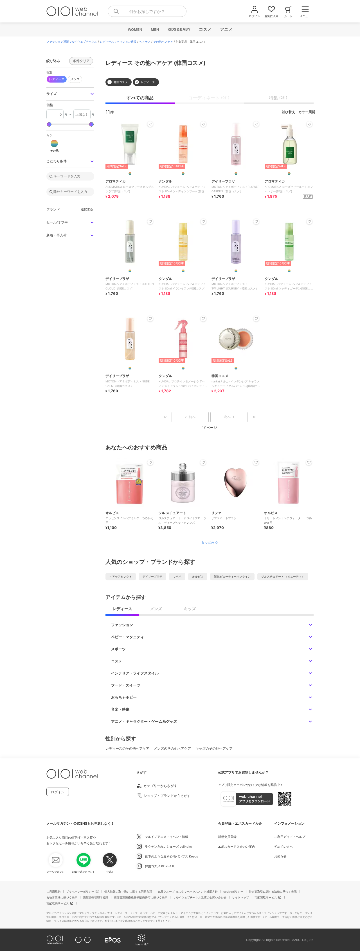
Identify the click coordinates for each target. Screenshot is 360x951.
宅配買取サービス (266, 897)
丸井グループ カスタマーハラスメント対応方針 (188, 891)
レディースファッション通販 (118, 41)
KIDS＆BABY (178, 29)
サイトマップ (240, 897)
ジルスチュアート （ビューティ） (282, 576)
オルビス (197, 576)
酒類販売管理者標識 (95, 897)
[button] (70, 94)
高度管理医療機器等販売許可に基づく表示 (140, 897)
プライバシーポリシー (80, 891)
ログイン (57, 792)
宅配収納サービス (57, 903)
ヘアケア (144, 41)
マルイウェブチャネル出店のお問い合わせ (199, 897)
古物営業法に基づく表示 (61, 897)
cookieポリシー (233, 891)
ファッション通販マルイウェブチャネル (71, 41)
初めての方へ (283, 847)
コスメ (205, 29)
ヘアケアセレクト (120, 576)
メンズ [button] (75, 79)
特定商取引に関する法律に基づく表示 (273, 891)
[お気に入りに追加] (150, 462)
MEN (154, 29)
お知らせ (280, 856)
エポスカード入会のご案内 (236, 847)
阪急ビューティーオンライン (232, 576)
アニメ (226, 29)
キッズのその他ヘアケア (214, 748)
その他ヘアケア (163, 41)
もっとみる (209, 542)
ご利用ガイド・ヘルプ (289, 837)
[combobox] (147, 11)
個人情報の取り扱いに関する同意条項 (128, 891)
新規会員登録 (227, 837)
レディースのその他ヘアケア (127, 748)
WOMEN (134, 29)
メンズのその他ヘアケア (172, 748)
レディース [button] (56, 79)
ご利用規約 (53, 891)
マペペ (177, 576)
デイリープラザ (152, 576)
